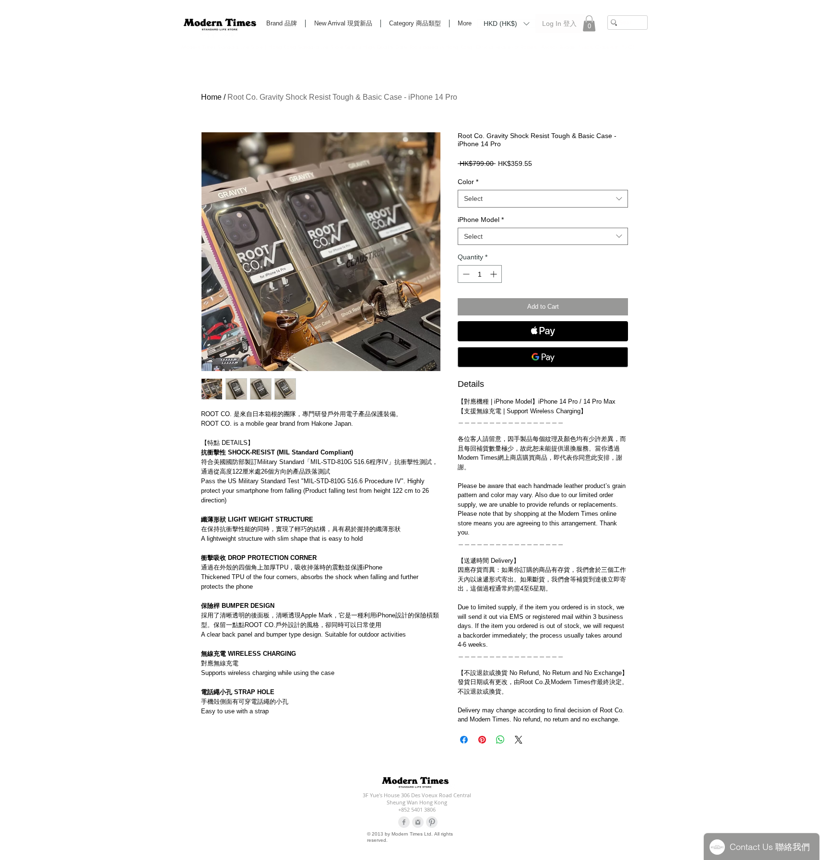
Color (468, 182)
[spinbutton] (479, 274)
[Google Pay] (543, 357)
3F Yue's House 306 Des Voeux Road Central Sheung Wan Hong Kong (417, 798)
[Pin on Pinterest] (482, 739)
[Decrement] (465, 274)
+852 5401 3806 (417, 809)
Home (211, 97)
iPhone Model (481, 219)
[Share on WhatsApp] (500, 739)
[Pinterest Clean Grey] (432, 822)
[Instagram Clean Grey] (418, 822)
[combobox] (543, 198)
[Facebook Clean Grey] (404, 822)
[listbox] (506, 23)
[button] (506, 23)
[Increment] (494, 274)
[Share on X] (518, 739)
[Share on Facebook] (464, 739)
